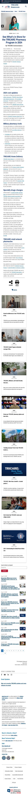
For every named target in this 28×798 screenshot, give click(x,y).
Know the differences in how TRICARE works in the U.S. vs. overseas (9, 579)
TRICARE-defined (7, 196)
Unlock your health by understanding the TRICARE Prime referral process (10, 637)
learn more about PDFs (13, 725)
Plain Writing (7, 775)
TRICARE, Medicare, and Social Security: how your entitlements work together (9, 595)
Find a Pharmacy (19, 257)
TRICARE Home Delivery (17, 97)
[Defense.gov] (4, 757)
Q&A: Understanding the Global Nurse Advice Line (9, 630)
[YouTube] (5, 675)
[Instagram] (11, 675)
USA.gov (14, 782)
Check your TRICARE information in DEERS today (10, 644)
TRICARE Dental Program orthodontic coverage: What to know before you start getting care (10, 587)
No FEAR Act (20, 778)
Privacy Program (18, 767)
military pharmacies (7, 97)
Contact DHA (4, 754)
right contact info (9, 740)
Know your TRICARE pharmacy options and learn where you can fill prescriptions (10, 603)
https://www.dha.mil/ (6, 746)
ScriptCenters (7, 143)
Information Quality (9, 771)
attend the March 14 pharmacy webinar (16, 267)
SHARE (11, 285)
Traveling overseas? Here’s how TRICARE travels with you (9, 610)
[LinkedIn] (8, 675)
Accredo (5, 235)
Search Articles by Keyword (7, 565)
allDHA (15, 290)
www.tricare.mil (5, 696)
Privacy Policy (9, 767)
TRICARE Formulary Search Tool (15, 116)
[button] (5, 2)
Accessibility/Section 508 (17, 775)
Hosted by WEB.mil (13, 787)
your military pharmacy (17, 130)
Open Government (19, 771)
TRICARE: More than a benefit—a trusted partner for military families (10, 617)
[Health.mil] (8, 757)
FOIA (14, 778)
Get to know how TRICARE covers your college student (10, 623)
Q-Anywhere (7, 134)
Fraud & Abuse (8, 778)
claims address (14, 735)
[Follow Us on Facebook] (1, 675)
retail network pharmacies (8, 99)
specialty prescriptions (15, 196)
